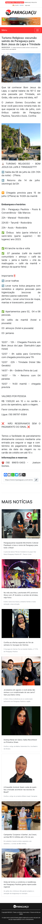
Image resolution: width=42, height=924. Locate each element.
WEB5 (21, 914)
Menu (4, 30)
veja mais (27, 5)
